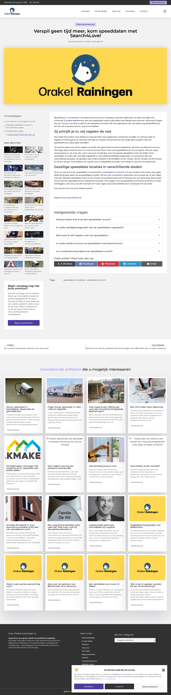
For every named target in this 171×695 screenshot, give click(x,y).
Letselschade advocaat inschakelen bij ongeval (102, 526)
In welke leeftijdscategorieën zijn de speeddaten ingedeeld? (108, 227)
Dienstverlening (86, 24)
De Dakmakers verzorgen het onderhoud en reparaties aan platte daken (22, 468)
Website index (88, 664)
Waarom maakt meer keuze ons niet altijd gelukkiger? (33, 191)
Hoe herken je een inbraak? (145, 466)
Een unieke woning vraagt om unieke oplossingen (32, 157)
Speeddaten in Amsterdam (67, 117)
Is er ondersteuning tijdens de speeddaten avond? (108, 251)
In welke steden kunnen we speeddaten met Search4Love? (108, 243)
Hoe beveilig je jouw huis (103, 466)
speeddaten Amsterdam (74, 280)
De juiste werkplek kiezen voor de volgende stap (13, 225)
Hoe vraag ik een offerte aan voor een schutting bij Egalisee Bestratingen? (106, 409)
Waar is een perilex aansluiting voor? (23, 585)
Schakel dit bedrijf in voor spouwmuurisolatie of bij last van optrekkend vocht (22, 527)
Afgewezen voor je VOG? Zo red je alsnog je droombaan (13, 241)
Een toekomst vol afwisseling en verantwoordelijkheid (33, 241)
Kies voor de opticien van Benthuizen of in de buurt (62, 585)
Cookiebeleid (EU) (89, 661)
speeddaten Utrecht (96, 280)
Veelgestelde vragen (14, 131)
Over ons (116, 11)
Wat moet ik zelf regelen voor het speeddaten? (108, 235)
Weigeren (119, 687)
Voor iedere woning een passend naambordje (61, 467)
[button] (163, 670)
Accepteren (89, 687)
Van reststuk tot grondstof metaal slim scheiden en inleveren (12, 175)
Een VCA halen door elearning (146, 407)
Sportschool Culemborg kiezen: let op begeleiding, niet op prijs (34, 207)
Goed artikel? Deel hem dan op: (21, 134)
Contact (143, 11)
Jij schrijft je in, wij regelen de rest (20, 121)
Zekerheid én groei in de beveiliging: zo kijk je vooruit (13, 271)
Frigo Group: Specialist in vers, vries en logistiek (64, 408)
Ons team (130, 11)
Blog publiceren (88, 654)
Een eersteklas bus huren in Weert (104, 585)
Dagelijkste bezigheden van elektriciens (145, 526)
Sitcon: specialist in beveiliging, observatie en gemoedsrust (33, 271)
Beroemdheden (88, 638)
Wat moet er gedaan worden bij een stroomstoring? (146, 585)
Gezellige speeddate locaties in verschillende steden (19, 126)
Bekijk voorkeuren (150, 687)
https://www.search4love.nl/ (67, 197)
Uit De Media (101, 11)
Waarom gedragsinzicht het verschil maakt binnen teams (34, 225)
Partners (86, 11)
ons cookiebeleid (109, 679)
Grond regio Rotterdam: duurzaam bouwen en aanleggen (13, 191)
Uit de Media (87, 641)
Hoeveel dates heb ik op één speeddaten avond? (108, 219)
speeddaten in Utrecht (113, 172)
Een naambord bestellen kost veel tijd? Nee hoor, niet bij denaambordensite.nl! (64, 527)
